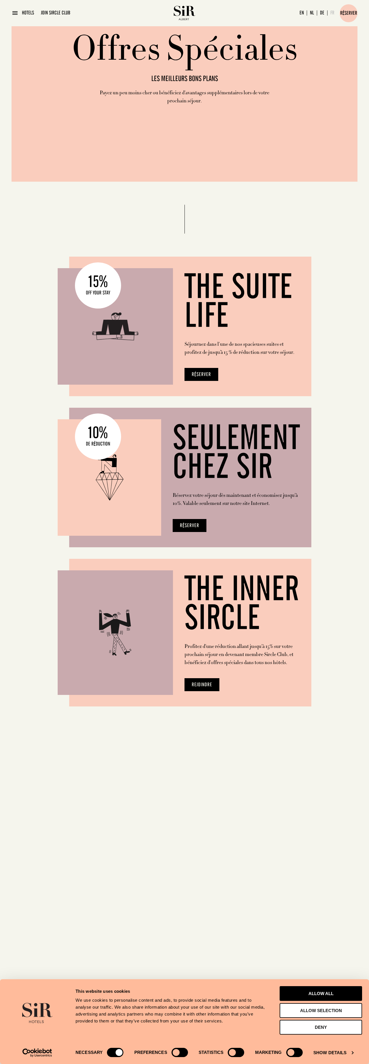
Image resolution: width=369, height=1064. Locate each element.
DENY (321, 1027)
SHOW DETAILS (330, 1052)
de (322, 13)
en (302, 13)
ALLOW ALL (321, 993)
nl (312, 13)
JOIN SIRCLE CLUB (55, 13)
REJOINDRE (202, 684)
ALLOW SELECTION (321, 1010)
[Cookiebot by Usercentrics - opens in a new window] (37, 1052)
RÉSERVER (201, 374)
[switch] (180, 1052)
